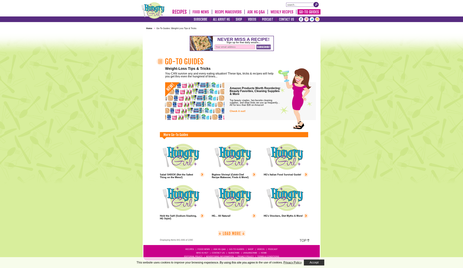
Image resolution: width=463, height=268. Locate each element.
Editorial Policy (193, 256)
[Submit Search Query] (316, 4)
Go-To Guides (309, 12)
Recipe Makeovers (228, 12)
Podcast (267, 19)
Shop (239, 19)
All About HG (221, 19)
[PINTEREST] (306, 19)
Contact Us (286, 19)
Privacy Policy (245, 256)
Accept (314, 262)
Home (264, 253)
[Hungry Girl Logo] (153, 10)
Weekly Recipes (282, 12)
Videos (252, 19)
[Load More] (231, 235)
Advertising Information (220, 256)
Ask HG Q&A (256, 12)
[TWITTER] (312, 19)
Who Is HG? (202, 253)
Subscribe (200, 19)
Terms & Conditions (268, 256)
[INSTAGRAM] (317, 19)
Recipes (179, 12)
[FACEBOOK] (301, 19)
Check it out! (238, 111)
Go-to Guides (236, 249)
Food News (201, 12)
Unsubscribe (250, 253)
